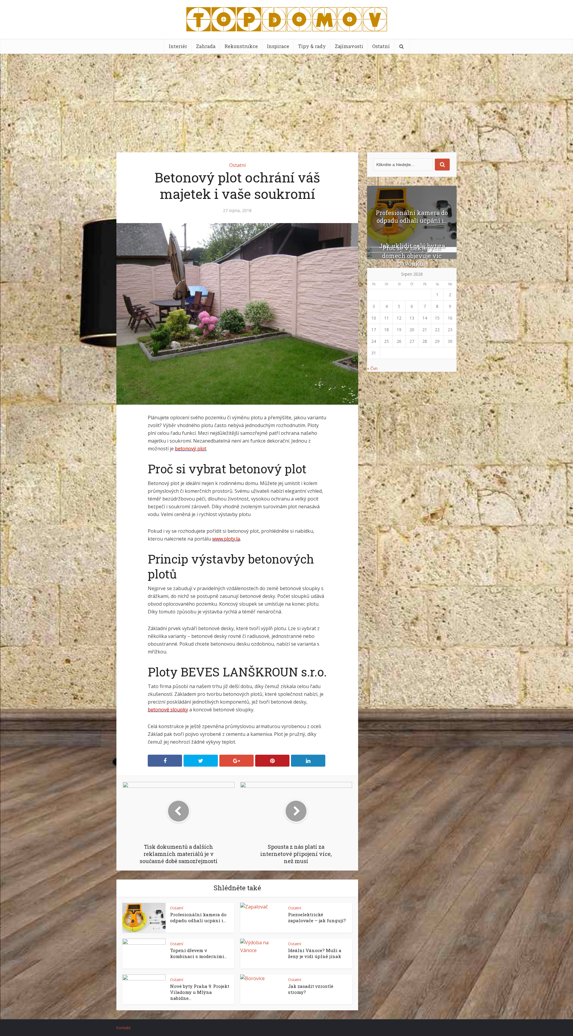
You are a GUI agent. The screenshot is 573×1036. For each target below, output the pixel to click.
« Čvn (372, 368)
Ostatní (381, 46)
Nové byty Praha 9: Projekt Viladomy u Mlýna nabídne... (199, 992)
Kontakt (123, 1027)
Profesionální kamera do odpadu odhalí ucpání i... (198, 917)
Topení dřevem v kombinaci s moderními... (198, 953)
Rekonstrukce (241, 46)
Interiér (178, 46)
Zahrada (205, 46)
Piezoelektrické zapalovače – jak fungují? (317, 917)
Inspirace (278, 46)
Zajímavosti (349, 46)
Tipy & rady (312, 46)
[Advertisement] (286, 98)
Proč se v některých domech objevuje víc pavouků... (412, 255)
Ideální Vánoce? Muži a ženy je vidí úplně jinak (314, 953)
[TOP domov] (286, 17)
